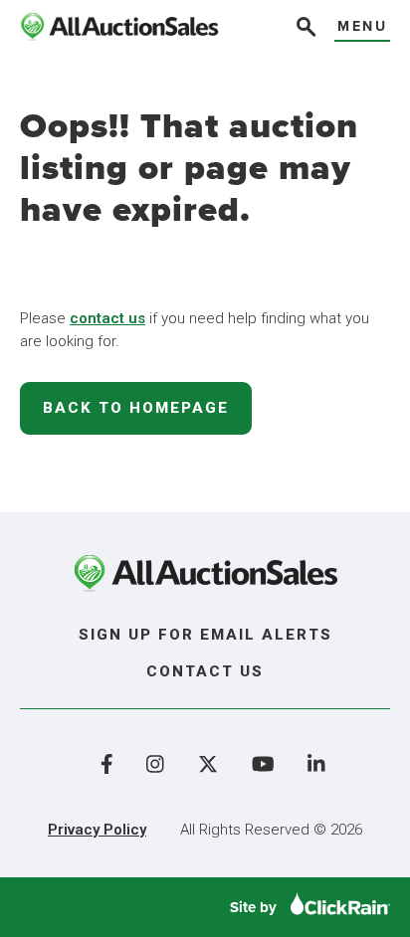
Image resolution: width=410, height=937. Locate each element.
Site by (255, 907)
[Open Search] (304, 29)
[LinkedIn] (316, 764)
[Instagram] (155, 764)
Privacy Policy (97, 830)
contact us (107, 318)
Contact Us (205, 671)
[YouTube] (263, 764)
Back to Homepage (136, 408)
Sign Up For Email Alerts (205, 635)
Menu (362, 27)
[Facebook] (107, 764)
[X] (208, 764)
